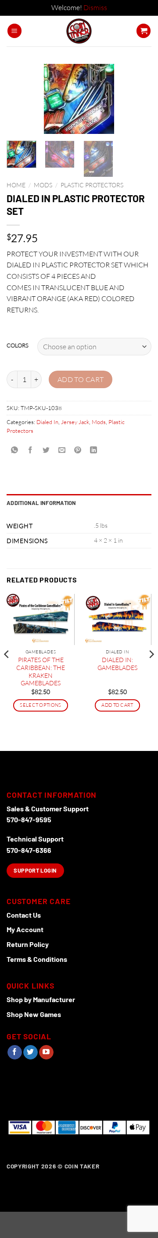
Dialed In (47, 421)
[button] (14, 31)
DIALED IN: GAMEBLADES (117, 663)
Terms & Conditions (37, 959)
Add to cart (80, 379)
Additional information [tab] (41, 502)
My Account (25, 929)
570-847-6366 (29, 850)
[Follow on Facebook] (14, 1052)
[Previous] (21, 100)
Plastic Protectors (92, 185)
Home (16, 185)
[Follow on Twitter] (30, 1052)
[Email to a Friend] (62, 450)
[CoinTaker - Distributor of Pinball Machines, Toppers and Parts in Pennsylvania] (79, 31)
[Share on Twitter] (46, 450)
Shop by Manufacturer (41, 999)
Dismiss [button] (95, 7)
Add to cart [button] (117, 705)
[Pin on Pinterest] (78, 450)
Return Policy (28, 944)
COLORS (18, 346)
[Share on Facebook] (30, 450)
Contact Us (24, 915)
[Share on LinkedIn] (93, 450)
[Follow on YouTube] (46, 1052)
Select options (40, 705)
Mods (43, 185)
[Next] (137, 100)
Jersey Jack (75, 421)
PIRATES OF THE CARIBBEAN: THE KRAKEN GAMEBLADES (40, 671)
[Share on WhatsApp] (14, 450)
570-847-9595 (29, 819)
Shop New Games (34, 1014)
